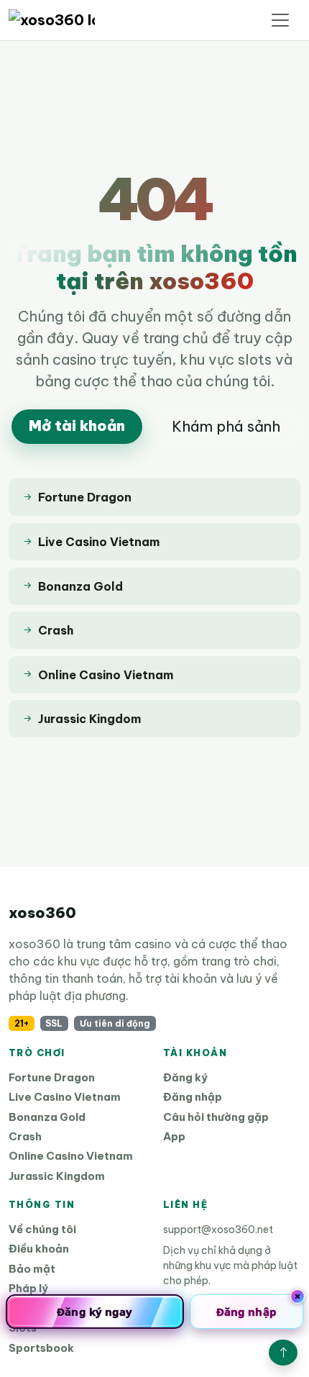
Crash (25, 1136)
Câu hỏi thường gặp (216, 1117)
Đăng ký (185, 1077)
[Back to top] (283, 1352)
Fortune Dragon (52, 1077)
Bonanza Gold (47, 1117)
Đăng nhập (192, 1097)
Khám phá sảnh (226, 426)
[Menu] (280, 20)
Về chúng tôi (42, 1229)
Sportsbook (41, 1348)
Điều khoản (39, 1248)
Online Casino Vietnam (71, 1156)
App (174, 1136)
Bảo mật (32, 1269)
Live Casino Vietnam (65, 1097)
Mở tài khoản (77, 426)
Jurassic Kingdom (57, 1176)
